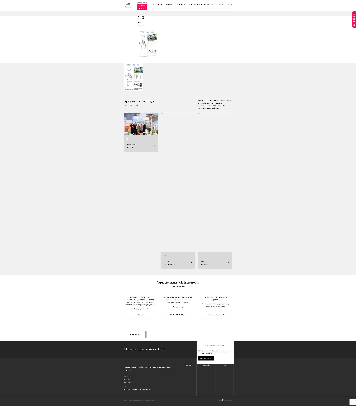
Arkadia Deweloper (156, 4)
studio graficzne (222, 400)
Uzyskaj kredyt (180, 4)
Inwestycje (169, 4)
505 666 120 (141, 8)
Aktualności (220, 4)
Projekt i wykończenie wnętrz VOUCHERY (201, 4)
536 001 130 (141, 5)
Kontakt (230, 4)
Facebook (354, 42)
